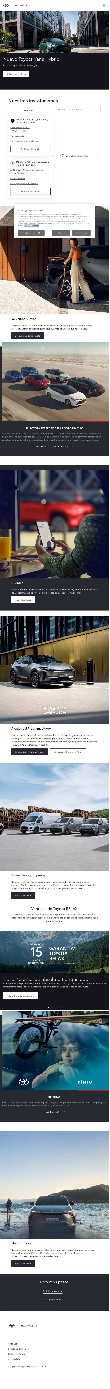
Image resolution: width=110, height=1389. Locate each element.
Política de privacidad (18, 1348)
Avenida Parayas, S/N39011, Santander (20, 129)
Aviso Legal (13, 1343)
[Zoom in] (97, 153)
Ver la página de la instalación (24, 141)
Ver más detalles (17, 136)
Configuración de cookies (31, 233)
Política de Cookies (17, 1353)
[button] (48, 1007)
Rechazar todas (61, 233)
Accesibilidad (14, 1358)
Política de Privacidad (31, 226)
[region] (78, 136)
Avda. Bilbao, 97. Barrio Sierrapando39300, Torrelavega (26, 171)
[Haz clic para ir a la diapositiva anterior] (3, 952)
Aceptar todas (81, 233)
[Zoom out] (97, 157)
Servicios (28, 110)
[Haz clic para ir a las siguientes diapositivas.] (105, 952)
